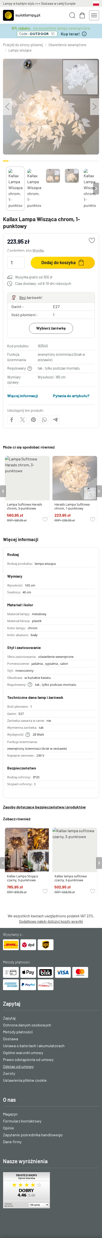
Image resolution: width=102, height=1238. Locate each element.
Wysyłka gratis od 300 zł (33, 277)
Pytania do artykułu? (71, 395)
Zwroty (9, 1073)
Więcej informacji (22, 395)
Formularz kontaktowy (22, 1121)
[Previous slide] (6, 189)
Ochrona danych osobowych (27, 1024)
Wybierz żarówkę (51, 328)
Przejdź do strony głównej (23, 45)
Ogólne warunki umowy (23, 1052)
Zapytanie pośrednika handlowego (33, 1134)
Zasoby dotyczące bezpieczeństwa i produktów (44, 807)
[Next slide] (96, 189)
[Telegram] (55, 419)
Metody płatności (18, 1031)
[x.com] (22, 419)
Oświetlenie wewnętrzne (67, 45)
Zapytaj (9, 1018)
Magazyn (10, 1114)
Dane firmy (12, 1141)
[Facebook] (11, 419)
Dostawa (10, 1038)
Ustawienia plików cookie (25, 1080)
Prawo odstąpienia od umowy (28, 1059)
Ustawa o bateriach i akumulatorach (34, 1045)
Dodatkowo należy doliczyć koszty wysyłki (51, 921)
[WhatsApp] (44, 419)
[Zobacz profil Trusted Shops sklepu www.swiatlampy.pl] (51, 1190)
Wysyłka (38, 250)
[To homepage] (21, 15)
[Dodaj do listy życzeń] (92, 240)
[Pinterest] (33, 419)
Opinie (8, 1127)
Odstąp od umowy (18, 1066)
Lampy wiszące (20, 50)
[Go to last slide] (3, 491)
